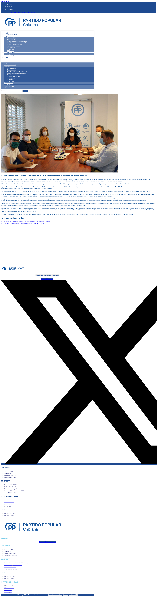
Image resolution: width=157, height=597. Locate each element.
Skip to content (5, 1)
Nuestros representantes (14, 44)
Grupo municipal (11, 38)
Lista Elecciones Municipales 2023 (17, 43)
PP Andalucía (11, 47)
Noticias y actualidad (10, 65)
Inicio (5, 63)
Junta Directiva (11, 39)
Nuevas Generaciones (13, 46)
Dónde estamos (10, 52)
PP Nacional (10, 49)
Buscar (3, 91)
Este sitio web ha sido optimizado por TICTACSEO (63, 595)
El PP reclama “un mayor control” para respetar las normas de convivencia (22, 223)
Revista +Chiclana (9, 86)
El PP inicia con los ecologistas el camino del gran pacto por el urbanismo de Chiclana (25, 221)
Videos (7, 57)
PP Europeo (10, 81)
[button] (47, 60)
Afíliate (9, 84)
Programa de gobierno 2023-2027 (17, 41)
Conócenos (9, 36)
